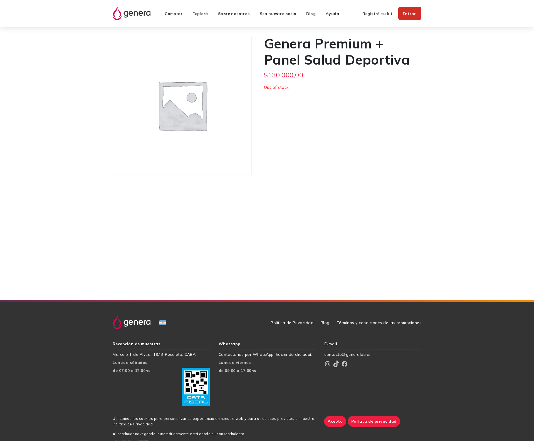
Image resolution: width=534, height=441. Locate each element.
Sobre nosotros (234, 13)
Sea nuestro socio (278, 13)
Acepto (335, 421)
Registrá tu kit (377, 13)
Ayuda (332, 13)
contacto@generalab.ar (347, 354)
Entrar (409, 13)
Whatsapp (230, 344)
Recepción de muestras (136, 344)
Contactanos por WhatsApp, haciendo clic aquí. (265, 354)
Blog (311, 13)
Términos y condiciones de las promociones (379, 322)
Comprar (173, 13)
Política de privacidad (374, 421)
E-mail (330, 344)
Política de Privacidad (292, 322)
